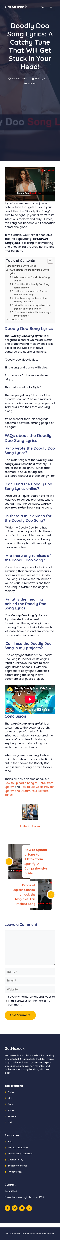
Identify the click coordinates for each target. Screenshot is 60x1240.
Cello (10, 1122)
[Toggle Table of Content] (48, 261)
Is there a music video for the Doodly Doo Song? (30, 293)
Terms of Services (17, 1165)
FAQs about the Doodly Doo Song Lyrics (29, 271)
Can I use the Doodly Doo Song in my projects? (32, 314)
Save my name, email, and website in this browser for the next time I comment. (31, 1000)
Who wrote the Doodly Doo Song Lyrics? (32, 279)
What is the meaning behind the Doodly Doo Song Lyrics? (32, 307)
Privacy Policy (15, 1171)
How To (32, 83)
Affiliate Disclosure (18, 1147)
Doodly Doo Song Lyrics (22, 265)
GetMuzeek (16, 7)
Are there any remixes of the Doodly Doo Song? (30, 300)
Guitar (11, 1092)
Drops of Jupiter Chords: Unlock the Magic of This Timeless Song (24, 894)
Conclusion (16, 319)
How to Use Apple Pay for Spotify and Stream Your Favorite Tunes (29, 791)
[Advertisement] (30, 117)
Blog (10, 1141)
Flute (10, 1104)
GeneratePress (46, 1233)
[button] (42, 7)
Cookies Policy (15, 1159)
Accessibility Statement (20, 1153)
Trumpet (12, 1116)
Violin (10, 1098)
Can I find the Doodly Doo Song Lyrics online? (31, 286)
